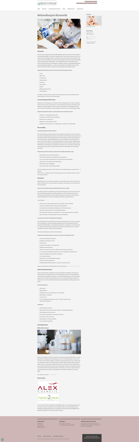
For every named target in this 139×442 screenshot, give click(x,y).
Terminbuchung (71, 8)
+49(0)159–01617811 (92, 36)
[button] (2, 439)
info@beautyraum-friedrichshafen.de (68, 424)
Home (38, 8)
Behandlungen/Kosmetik (54, 8)
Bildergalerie (80, 8)
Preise (63, 8)
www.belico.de (52, 374)
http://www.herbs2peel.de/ (73, 266)
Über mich (44, 8)
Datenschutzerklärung (47, 436)
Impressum (39, 436)
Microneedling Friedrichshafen (58, 436)
